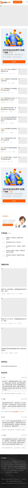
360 (1, 161)
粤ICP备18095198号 (23, 483)
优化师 (6, 353)
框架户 (9, 468)
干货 (10, 73)
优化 (13, 73)
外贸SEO (8, 293)
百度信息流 (3, 102)
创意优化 (11, 353)
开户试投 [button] (17, 2)
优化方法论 (10, 323)
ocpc (12, 92)
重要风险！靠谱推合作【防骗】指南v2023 (12, 238)
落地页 (2, 151)
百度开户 (19, 323)
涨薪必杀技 (5, 264)
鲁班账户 (13, 83)
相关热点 (4, 362)
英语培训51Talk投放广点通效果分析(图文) (13, 255)
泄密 (13, 293)
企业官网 (11, 132)
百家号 (2, 73)
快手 (2, 353)
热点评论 (4, 372)
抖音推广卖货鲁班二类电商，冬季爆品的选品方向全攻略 (13, 251)
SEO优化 (11, 123)
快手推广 (16, 353)
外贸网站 (20, 293)
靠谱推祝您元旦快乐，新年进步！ (12, 242)
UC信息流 (3, 142)
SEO (16, 293)
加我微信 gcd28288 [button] (8, 224)
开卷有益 (4, 233)
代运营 (16, 468)
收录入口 (11, 111)
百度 (2, 92)
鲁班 (2, 83)
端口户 (12, 468)
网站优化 (2, 111)
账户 (12, 161)
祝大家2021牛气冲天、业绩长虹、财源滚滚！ (13, 246)
